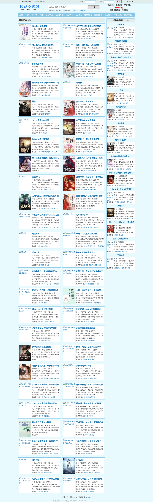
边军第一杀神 (82, 215)
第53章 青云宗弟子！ (45, 472)
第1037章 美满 (87, 152)
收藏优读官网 (40, 2)
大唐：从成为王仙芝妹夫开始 (44, 403)
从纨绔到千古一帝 (83, 366)
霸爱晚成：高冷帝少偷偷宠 (87, 139)
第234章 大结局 (88, 416)
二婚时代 (36, 177)
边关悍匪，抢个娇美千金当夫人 (89, 177)
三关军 (120, 90)
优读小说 (31, 7)
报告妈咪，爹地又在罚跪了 (43, 45)
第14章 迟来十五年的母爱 (47, 397)
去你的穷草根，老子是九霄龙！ (89, 441)
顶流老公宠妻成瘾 (39, 26)
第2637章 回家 (43, 246)
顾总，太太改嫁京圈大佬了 (87, 234)
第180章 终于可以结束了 (91, 114)
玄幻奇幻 (60, 15)
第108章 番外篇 (44, 265)
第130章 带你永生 (44, 95)
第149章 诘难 (118, 87)
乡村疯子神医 (37, 64)
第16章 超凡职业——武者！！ (48, 208)
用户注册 (130, 2)
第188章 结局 (87, 208)
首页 (21, 15)
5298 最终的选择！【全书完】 (123, 70)
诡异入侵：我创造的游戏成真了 (89, 271)
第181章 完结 (43, 133)
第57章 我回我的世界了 (90, 171)
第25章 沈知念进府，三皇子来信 (49, 227)
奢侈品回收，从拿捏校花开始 (44, 271)
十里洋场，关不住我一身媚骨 (88, 64)
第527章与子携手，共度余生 (123, 202)
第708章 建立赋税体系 (121, 103)
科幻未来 (118, 15)
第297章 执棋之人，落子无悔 (48, 152)
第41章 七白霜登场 (89, 397)
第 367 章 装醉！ (119, 235)
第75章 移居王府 (88, 321)
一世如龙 (120, 24)
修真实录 (120, 123)
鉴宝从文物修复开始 (120, 239)
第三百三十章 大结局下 (46, 189)
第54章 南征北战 (44, 416)
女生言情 (88, 15)
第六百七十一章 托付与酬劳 (123, 136)
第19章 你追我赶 (88, 435)
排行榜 (34, 15)
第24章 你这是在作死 (90, 378)
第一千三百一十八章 (120, 251)
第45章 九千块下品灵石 (46, 321)
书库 (27, 15)
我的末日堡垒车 (121, 140)
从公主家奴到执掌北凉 (85, 328)
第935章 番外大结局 (45, 57)
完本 (42, 15)
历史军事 (70, 15)
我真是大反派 (121, 107)
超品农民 (36, 234)
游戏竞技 (128, 15)
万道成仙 (120, 255)
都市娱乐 (108, 15)
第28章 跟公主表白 (89, 340)
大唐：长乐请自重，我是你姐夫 (121, 173)
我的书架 (83, 11)
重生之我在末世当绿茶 (41, 422)
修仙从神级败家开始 (40, 139)
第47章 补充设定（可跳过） (92, 284)
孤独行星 (36, 252)
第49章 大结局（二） (45, 491)
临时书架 (75, 11)
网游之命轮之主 (121, 41)
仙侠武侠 (98, 15)
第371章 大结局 (88, 38)
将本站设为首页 (27, 2)
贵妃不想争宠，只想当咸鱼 (87, 45)
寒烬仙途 (120, 74)
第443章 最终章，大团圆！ (122, 169)
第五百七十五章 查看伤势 (122, 268)
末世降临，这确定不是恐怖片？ (121, 57)
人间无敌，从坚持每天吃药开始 (45, 196)
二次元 (79, 15)
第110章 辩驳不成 (44, 340)
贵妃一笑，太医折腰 (84, 101)
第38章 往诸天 (87, 95)
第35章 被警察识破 (45, 76)
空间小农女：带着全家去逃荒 (121, 189)
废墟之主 (120, 206)
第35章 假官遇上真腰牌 (90, 227)
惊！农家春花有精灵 (40, 120)
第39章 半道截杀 (88, 491)
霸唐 (34, 101)
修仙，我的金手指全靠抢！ (43, 309)
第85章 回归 (87, 133)
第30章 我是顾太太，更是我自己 (93, 246)
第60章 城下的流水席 (90, 189)
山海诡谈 (80, 460)
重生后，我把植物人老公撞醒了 (89, 403)
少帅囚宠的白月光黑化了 (42, 347)
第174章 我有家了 (88, 76)
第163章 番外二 (88, 57)
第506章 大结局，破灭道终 (91, 472)
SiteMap (88, 497)
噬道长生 (80, 83)
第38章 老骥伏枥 (88, 359)
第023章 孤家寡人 (44, 114)
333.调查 (117, 152)
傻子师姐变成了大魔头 (85, 120)
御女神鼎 (36, 460)
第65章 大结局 (87, 454)
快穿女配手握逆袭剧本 (85, 252)
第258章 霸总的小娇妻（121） (92, 265)
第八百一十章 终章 (120, 185)
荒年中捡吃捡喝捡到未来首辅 (88, 26)
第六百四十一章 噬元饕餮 (122, 54)
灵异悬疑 (50, 15)
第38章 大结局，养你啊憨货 (92, 303)
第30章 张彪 (43, 303)
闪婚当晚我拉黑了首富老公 (121, 156)
